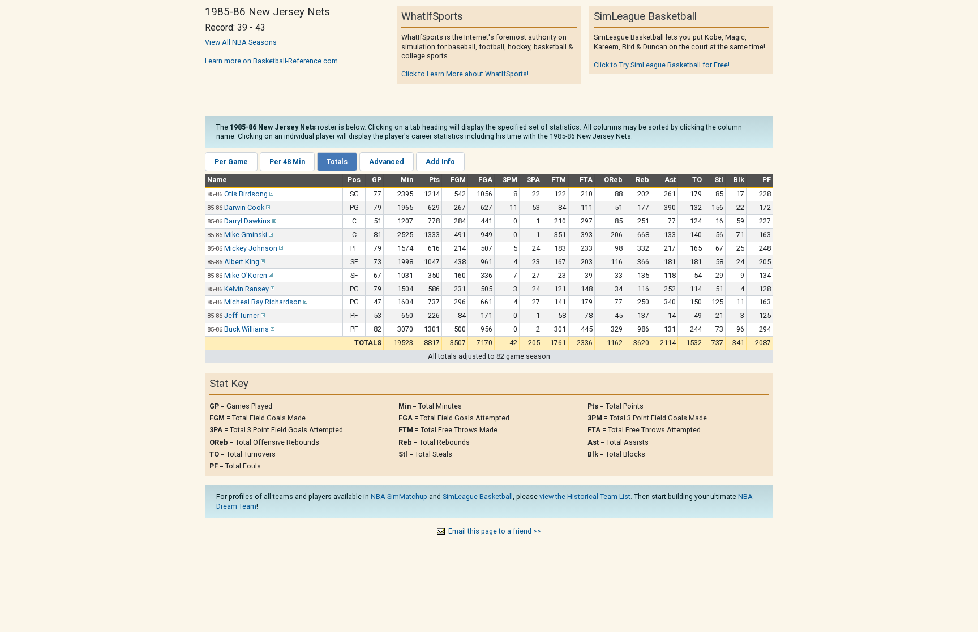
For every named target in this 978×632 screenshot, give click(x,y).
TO (697, 179)
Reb (642, 179)
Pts (434, 179)
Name (217, 179)
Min (407, 179)
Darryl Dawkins (247, 221)
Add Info (440, 161)
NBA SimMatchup (399, 496)
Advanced (386, 161)
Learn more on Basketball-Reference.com (271, 61)
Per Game (231, 161)
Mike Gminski (245, 234)
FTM (558, 179)
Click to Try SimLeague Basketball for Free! (662, 65)
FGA (485, 179)
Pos (354, 179)
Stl (718, 179)
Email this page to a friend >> (494, 531)
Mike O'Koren (245, 275)
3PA (533, 179)
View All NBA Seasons (241, 42)
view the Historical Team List (584, 496)
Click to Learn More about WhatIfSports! (465, 74)
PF (766, 179)
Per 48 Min (287, 161)
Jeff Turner (241, 315)
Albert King (241, 261)
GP (376, 179)
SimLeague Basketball (478, 496)
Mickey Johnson (250, 248)
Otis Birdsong (246, 194)
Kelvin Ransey (246, 289)
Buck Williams (246, 329)
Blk (739, 179)
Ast (670, 179)
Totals (337, 161)
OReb (613, 179)
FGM (458, 179)
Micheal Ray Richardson (263, 302)
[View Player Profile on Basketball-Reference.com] (270, 194)
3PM (510, 179)
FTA (586, 179)
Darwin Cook (244, 207)
